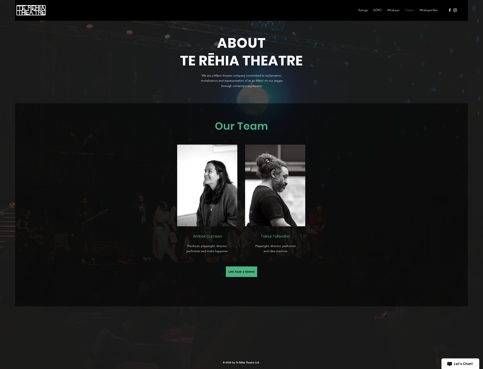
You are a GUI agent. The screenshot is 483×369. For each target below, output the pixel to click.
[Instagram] (455, 10)
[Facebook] (450, 10)
